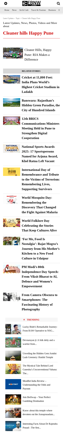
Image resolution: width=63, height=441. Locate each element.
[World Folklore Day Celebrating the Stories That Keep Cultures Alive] (11, 222)
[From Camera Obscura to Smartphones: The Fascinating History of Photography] (11, 297)
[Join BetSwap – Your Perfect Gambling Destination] (13, 399)
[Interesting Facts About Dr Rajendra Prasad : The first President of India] (13, 426)
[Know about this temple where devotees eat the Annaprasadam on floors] (13, 413)
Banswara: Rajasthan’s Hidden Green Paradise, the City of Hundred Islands (41, 105)
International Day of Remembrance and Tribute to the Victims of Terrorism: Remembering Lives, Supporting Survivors (41, 179)
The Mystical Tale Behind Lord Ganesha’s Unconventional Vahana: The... (40, 369)
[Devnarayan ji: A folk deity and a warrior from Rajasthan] (13, 342)
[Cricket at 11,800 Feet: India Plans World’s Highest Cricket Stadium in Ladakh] (11, 79)
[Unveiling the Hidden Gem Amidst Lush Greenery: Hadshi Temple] (13, 356)
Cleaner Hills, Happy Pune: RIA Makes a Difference (38, 54)
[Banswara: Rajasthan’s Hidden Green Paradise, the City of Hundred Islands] (11, 102)
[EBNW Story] (31, 3)
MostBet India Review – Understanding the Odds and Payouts (36, 385)
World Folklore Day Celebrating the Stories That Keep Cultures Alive (39, 225)
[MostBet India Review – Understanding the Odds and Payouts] (13, 384)
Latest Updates (8, 18)
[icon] (5, 3)
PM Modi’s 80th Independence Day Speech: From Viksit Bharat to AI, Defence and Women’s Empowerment (40, 276)
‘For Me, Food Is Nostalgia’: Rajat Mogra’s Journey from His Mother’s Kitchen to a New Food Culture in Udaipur (40, 248)
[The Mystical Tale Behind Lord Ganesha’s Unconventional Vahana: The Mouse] (13, 369)
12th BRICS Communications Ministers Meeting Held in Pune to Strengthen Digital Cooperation (40, 128)
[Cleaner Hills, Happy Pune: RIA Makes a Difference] (13, 53)
